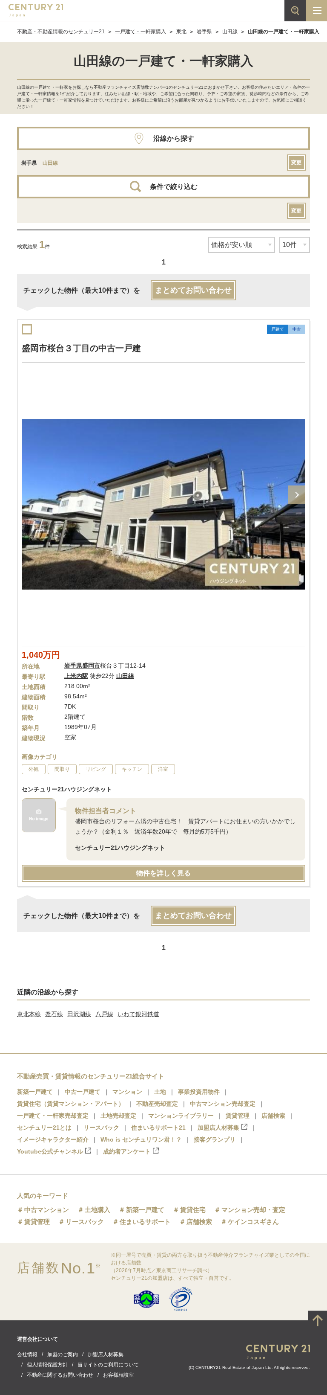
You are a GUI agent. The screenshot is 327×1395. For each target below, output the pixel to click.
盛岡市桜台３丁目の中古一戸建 (81, 348)
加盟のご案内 (62, 1354)
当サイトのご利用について (108, 1365)
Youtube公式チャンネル (50, 1151)
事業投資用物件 (199, 1091)
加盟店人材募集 (218, 1127)
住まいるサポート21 (158, 1127)
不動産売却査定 (157, 1103)
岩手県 (204, 32)
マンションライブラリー (181, 1115)
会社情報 (27, 1354)
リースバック (101, 1127)
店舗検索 (273, 1115)
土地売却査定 (118, 1115)
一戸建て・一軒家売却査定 (53, 1115)
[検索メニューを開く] (295, 10)
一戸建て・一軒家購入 (140, 32)
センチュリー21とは (44, 1127)
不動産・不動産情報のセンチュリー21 (61, 32)
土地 (160, 1091)
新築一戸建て (35, 1091)
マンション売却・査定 (253, 1209)
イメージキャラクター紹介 (53, 1139)
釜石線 (54, 1014)
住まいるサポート (145, 1221)
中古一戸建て (82, 1091)
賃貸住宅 (193, 1209)
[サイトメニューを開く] (316, 10)
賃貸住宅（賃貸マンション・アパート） (70, 1103)
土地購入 (97, 1209)
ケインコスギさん (253, 1221)
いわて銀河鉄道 (138, 1014)
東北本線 (29, 1014)
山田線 (230, 32)
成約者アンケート (127, 1151)
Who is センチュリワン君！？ (141, 1139)
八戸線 (104, 1014)
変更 (296, 163)
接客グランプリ (214, 1139)
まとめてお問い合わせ (193, 290)
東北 (181, 32)
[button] (296, 494)
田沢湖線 (79, 1014)
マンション (127, 1091)
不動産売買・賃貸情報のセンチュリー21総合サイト (90, 1076)
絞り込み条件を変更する (163, 1383)
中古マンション (46, 1209)
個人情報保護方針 (47, 1365)
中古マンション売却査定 (222, 1103)
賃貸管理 (238, 1115)
